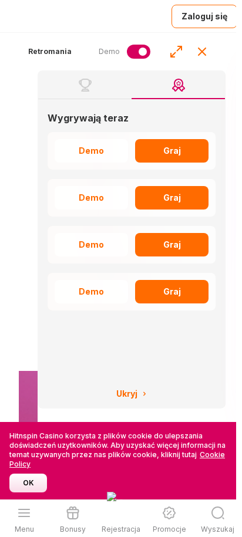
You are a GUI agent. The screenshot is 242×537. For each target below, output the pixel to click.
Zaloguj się (204, 16)
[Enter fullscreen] (176, 51)
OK (28, 482)
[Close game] (202, 51)
